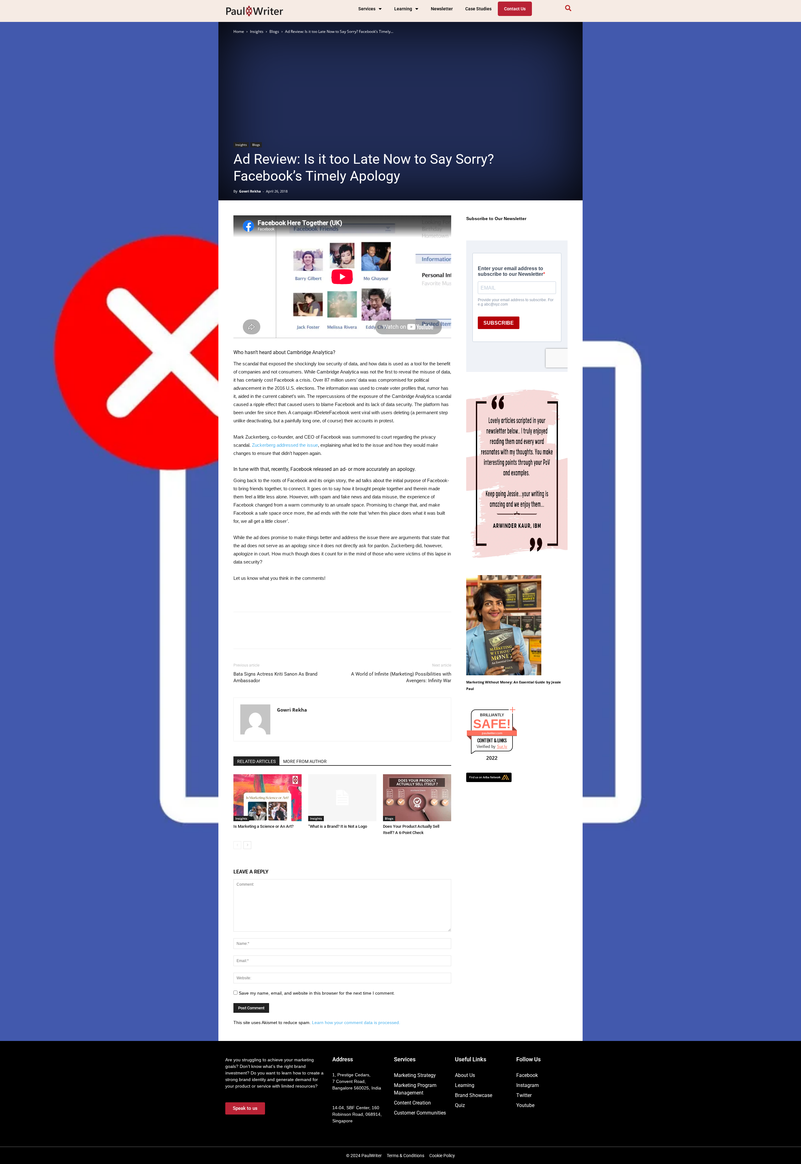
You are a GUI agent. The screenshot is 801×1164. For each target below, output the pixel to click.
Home (238, 31)
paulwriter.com (492, 733)
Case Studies (478, 8)
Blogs (274, 31)
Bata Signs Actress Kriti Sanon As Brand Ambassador (275, 677)
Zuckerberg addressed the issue (285, 445)
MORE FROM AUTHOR (305, 761)
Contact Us (515, 8)
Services (366, 8)
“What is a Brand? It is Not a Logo (337, 826)
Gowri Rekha (250, 191)
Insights (256, 31)
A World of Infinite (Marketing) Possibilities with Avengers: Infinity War (401, 677)
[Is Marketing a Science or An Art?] (267, 797)
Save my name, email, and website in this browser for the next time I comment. (317, 993)
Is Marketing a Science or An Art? (263, 826)
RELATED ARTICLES (256, 761)
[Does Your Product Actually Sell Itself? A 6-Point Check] (417, 797)
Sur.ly (502, 746)
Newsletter (442, 8)
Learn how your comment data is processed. (356, 1022)
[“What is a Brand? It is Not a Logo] (342, 797)
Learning (403, 8)
